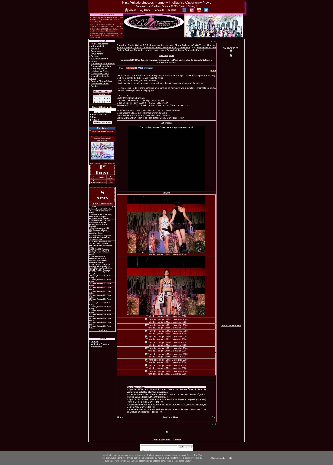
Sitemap (95, 49)
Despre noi (96, 51)
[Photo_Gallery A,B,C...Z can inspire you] (102, 174)
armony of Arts (99, 69)
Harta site (159, 10)
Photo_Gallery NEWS (102, 204)
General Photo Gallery (101, 81)
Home (120, 417)
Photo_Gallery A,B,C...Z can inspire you (102, 163)
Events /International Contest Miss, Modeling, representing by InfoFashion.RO (102, 138)
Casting (94, 86)
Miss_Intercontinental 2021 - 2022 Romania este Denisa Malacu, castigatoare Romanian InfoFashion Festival (99, 231)
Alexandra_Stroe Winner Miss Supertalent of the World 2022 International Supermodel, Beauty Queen (100, 244)
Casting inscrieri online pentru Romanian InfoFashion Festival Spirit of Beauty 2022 (100, 237)
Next (171, 55)
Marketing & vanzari (100, 344)
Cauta (147, 10)
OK (230, 458)
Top (213, 417)
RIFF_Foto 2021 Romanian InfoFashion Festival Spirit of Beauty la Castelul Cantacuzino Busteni (99, 252)
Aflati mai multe (218, 458)
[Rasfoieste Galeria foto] (154, 29)
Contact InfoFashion (231, 325)
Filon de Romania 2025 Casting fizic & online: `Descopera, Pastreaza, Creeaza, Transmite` (100, 216)
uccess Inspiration (101, 66)
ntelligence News (99, 71)
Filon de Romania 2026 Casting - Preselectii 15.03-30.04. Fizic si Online (100, 211)
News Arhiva (97, 54)
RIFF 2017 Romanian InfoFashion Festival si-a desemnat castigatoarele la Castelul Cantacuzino (98, 259)
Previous (163, 55)
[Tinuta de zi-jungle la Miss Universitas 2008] (166, 224)
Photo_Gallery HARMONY (188, 45)
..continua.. (102, 330)
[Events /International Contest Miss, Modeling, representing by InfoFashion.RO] (102, 150)
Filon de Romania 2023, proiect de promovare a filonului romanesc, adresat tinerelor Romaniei (100, 223)
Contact (171, 10)
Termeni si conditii (161, 440)
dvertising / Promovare (103, 64)
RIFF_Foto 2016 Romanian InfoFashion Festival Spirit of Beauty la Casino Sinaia (99, 272)
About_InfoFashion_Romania (102, 131)
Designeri (95, 56)
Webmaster (96, 347)
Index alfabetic (98, 46)
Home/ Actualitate (99, 44)
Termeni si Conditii (100, 84)
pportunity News (100, 74)
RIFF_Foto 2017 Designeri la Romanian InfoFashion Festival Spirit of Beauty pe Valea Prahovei (100, 266)
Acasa (132, 10)
